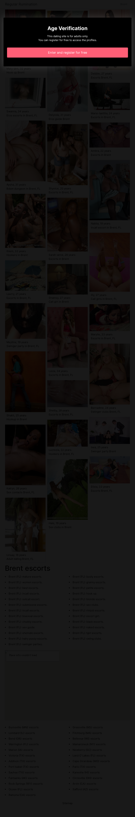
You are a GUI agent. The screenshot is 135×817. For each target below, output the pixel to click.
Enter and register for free (67, 52)
